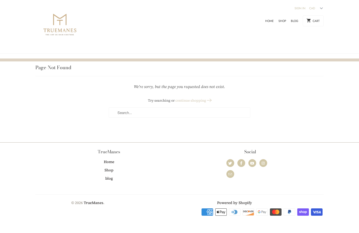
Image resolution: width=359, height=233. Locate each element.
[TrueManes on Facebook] (241, 163)
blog (294, 21)
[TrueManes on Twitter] (230, 163)
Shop (282, 21)
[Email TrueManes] (230, 174)
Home (269, 21)
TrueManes (93, 202)
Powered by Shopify (234, 202)
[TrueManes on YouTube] (252, 163)
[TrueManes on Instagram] (263, 163)
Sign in (300, 8)
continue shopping (191, 100)
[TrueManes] (60, 27)
